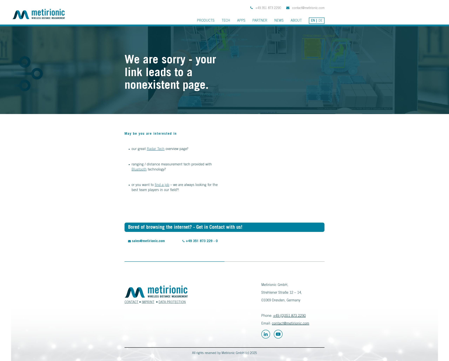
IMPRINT (148, 302)
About (296, 21)
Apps (241, 21)
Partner (259, 21)
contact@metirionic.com (307, 8)
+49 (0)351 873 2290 (289, 316)
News (279, 21)
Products (206, 21)
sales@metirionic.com (148, 241)
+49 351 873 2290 (267, 8)
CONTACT (131, 302)
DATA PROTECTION (172, 302)
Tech (226, 21)
